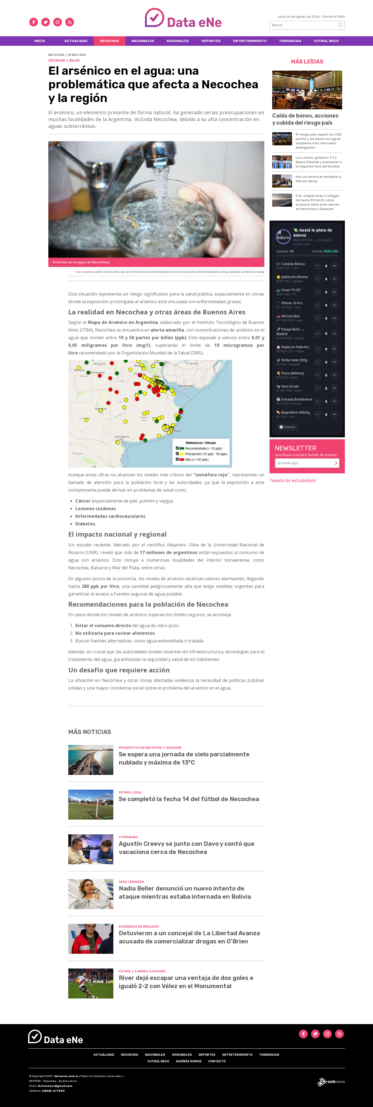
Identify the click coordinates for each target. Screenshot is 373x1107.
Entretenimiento (250, 41)
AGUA (224, 272)
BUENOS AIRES (93, 272)
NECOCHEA (111, 272)
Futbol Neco (326, 41)
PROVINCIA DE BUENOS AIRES (150, 272)
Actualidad (75, 41)
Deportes (211, 41)
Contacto (217, 1061)
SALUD (124, 272)
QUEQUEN (189, 272)
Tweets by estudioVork (293, 480)
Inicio (39, 41)
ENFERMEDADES (208, 272)
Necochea (109, 41)
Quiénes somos (189, 1061)
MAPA (260, 272)
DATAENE (235, 272)
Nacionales (143, 41)
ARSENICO (249, 272)
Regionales (178, 41)
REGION (176, 272)
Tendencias (290, 41)
